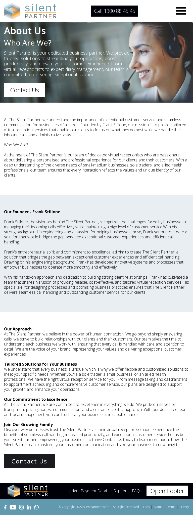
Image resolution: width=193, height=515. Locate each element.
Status (158, 507)
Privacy (184, 507)
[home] (30, 11)
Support (121, 490)
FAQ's (137, 490)
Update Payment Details (88, 490)
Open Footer (167, 491)
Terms (170, 507)
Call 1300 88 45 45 (114, 11)
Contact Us (24, 90)
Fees (146, 507)
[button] (181, 11)
